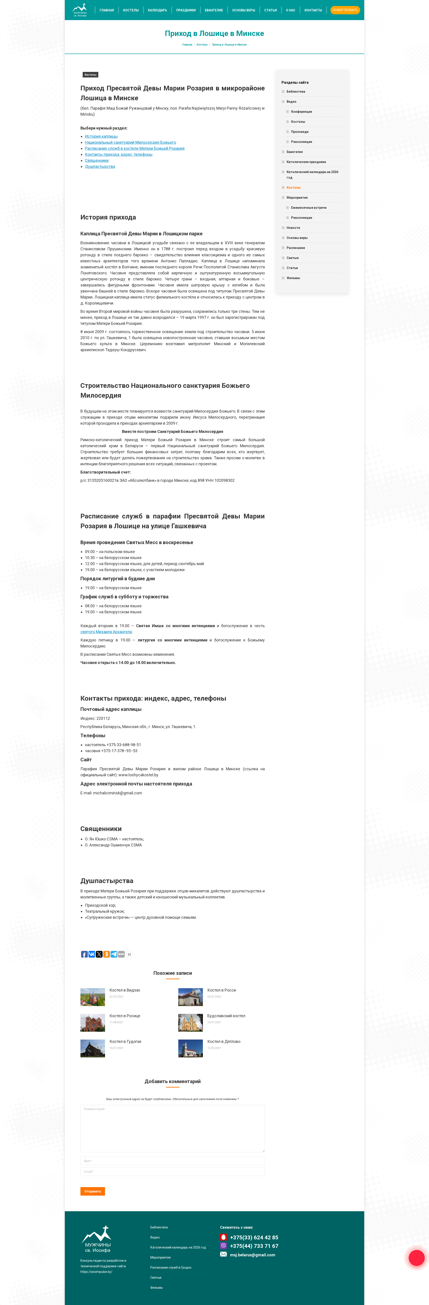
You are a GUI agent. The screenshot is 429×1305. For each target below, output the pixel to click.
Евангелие (295, 152)
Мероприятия (297, 197)
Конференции (301, 111)
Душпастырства (100, 166)
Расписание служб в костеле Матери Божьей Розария (135, 148)
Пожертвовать (345, 10)
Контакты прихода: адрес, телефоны (119, 154)
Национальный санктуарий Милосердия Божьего (130, 142)
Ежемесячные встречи (308, 207)
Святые (293, 258)
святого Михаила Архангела (106, 631)
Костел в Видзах (124, 990)
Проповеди (300, 132)
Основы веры (297, 238)
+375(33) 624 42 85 (254, 1237)
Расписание (296, 248)
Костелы (202, 44)
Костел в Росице (124, 1015)
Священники (97, 160)
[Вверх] (7, 1298)
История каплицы (101, 136)
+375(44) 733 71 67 (254, 1246)
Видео (292, 101)
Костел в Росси (221, 990)
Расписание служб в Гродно (170, 1267)
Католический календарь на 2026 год (312, 174)
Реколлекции (301, 142)
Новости (293, 228)
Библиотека (296, 91)
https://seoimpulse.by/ (96, 1272)
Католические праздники (306, 162)
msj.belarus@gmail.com (252, 1255)
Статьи (292, 268)
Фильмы (293, 278)
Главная (187, 44)
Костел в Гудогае (125, 1041)
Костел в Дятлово (223, 1041)
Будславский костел (226, 1015)
